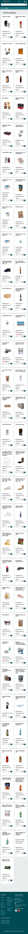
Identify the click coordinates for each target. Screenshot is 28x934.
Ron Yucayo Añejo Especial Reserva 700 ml (20, 262)
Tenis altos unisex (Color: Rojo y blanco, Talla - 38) (7, 480)
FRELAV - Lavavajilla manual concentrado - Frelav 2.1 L (20, 806)
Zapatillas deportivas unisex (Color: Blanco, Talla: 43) (7, 507)
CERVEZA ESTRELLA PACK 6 (20, 98)
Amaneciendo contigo (7, 152)
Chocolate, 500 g (19, 206)
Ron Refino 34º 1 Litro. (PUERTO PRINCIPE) (6, 725)
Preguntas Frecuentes (5, 921)
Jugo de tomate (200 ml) (7, 751)
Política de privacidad (5, 920)
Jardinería (3, 914)
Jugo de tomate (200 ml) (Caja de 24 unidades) (20, 833)
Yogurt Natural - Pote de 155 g (20, 234)
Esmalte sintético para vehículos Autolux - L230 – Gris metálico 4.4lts (21, 671)
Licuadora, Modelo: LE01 (6, 697)
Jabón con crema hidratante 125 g (6, 860)
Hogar (2, 902)
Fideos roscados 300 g (21, 43)
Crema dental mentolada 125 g (19, 561)
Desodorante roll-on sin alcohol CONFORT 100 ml (7, 561)
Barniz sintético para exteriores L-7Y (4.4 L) (7, 806)
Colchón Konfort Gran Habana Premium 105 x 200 (20, 697)
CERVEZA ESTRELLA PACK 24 (6, 126)
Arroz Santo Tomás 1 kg (7, 370)
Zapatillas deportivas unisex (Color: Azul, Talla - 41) (7, 262)
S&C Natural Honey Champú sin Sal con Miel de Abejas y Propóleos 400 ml (20, 779)
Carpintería (9, 910)
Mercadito (3, 900)
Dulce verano (5, 98)
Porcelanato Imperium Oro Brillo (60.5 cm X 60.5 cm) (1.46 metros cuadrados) (7, 453)
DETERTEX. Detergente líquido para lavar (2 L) (6, 833)
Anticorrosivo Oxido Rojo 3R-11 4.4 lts (20, 343)
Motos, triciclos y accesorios (3, 912)
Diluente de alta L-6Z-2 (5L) (21, 615)
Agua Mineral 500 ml (7, 315)
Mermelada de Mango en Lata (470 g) (20, 180)
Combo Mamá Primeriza (5, 642)
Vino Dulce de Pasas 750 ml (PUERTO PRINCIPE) (20, 289)
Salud (2, 907)
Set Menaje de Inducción (5, 343)
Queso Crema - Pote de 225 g (7, 234)
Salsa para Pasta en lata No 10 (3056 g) (6, 778)
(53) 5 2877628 (20, 900)
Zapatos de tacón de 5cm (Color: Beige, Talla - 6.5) (20, 480)
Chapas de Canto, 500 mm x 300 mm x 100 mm (20, 398)
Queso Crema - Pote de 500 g (7, 180)
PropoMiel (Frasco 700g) (6, 588)
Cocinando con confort (7, 43)
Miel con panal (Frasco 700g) (7, 71)
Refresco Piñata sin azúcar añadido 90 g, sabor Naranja (6, 534)
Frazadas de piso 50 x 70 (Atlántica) (20, 153)
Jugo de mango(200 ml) (20, 751)
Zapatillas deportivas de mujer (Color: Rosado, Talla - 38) (20, 589)
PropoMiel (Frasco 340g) (19, 71)
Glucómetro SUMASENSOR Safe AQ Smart (6, 670)
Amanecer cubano (6, 16)
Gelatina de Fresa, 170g (20, 534)
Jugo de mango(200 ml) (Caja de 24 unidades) (6, 398)
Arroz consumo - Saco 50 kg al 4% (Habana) (21, 370)
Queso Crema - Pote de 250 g (7, 207)
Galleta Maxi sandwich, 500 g (21, 17)
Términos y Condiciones (5, 923)
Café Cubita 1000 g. (20, 424)
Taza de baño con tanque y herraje (20, 126)
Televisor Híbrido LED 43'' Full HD (20, 316)
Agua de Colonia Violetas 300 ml (19, 506)
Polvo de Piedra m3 (6, 288)
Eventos (2, 897)
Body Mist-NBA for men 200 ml (20, 724)
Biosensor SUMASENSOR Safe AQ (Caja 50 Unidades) (20, 643)
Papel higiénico (5, 614)
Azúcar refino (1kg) (6, 424)
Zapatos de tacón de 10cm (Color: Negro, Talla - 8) (20, 453)
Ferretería (9, 902)
